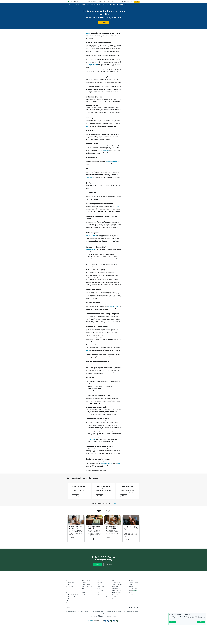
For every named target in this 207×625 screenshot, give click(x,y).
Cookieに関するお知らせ (187, 618)
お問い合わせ (126, 1)
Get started (75, 495)
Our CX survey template (115, 240)
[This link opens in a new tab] (129, 607)
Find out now (103, 22)
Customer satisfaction (90, 249)
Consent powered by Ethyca (200, 623)
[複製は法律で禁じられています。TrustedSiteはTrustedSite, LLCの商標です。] (101, 621)
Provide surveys (91, 439)
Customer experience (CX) (91, 235)
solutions (110, 463)
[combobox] (69, 607)
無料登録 (136, 1)
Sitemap (114, 503)
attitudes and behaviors (113, 306)
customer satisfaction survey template (109, 266)
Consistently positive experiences (113, 161)
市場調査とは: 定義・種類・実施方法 (98, 4)
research (106, 463)
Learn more (99, 495)
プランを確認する (108, 564)
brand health (94, 92)
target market (109, 349)
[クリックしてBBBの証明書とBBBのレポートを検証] (90, 621)
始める (97, 564)
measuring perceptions (93, 64)
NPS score (109, 221)
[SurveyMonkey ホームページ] (72, 2)
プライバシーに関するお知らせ (177, 618)
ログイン (131, 1)
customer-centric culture (103, 150)
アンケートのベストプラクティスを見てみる (80, 4)
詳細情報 (72, 537)
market (102, 463)
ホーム (68, 4)
